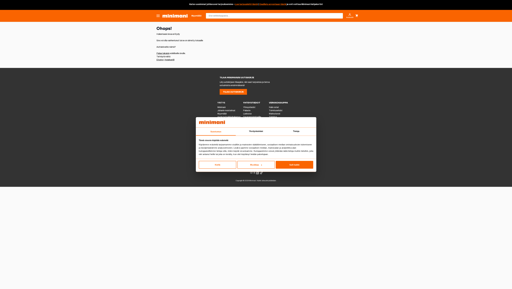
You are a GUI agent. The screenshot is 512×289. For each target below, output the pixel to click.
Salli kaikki (294, 165)
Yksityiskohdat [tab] (256, 131)
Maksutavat (274, 114)
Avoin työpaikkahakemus (229, 117)
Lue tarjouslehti (243, 4)
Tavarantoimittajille (252, 117)
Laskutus (247, 114)
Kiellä (217, 165)
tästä (255, 4)
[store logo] (175, 16)
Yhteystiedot (249, 107)
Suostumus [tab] (215, 131)
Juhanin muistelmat (226, 110)
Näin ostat (274, 107)
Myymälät (222, 114)
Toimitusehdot (275, 110)
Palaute (246, 110)
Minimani (221, 107)
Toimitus (273, 117)
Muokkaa (254, 165)
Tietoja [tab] (296, 131)
